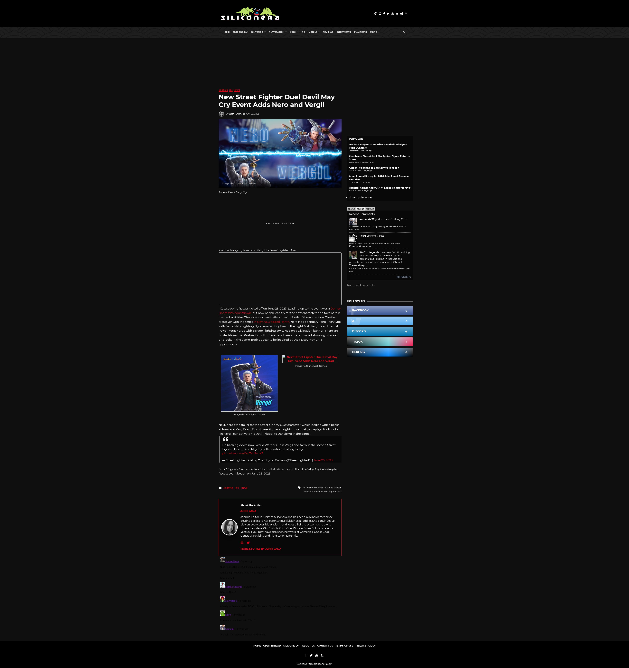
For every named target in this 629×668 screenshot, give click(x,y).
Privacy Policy (366, 645)
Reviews (328, 32)
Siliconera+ (240, 32)
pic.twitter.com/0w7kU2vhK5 (242, 453)
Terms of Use (344, 645)
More (373, 32)
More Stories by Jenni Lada (260, 548)
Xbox (293, 32)
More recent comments (360, 285)
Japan (339, 487)
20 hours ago (365, 246)
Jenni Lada (235, 114)
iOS (231, 90)
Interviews (344, 32)
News (237, 90)
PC (303, 32)
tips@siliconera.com (321, 663)
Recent (360, 209)
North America (312, 491)
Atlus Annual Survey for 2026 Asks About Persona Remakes (376, 268)
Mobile (312, 32)
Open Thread (272, 645)
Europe (329, 487)
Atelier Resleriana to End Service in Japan (374, 167)
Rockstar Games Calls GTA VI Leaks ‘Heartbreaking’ (380, 187)
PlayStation (276, 32)
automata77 (367, 219)
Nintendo (257, 32)
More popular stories (361, 197)
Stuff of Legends (369, 252)
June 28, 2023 (323, 460)
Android (223, 90)
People (351, 209)
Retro (363, 235)
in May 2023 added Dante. (272, 321)
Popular (370, 209)
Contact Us (325, 645)
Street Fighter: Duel (332, 491)
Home (226, 32)
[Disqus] (280, 597)
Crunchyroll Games (313, 487)
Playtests (360, 32)
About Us (308, 645)
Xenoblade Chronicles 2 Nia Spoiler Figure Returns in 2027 (376, 227)
